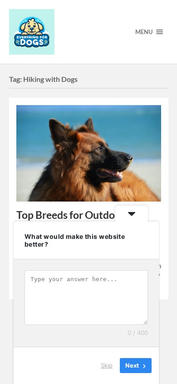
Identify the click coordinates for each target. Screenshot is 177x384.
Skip (107, 365)
